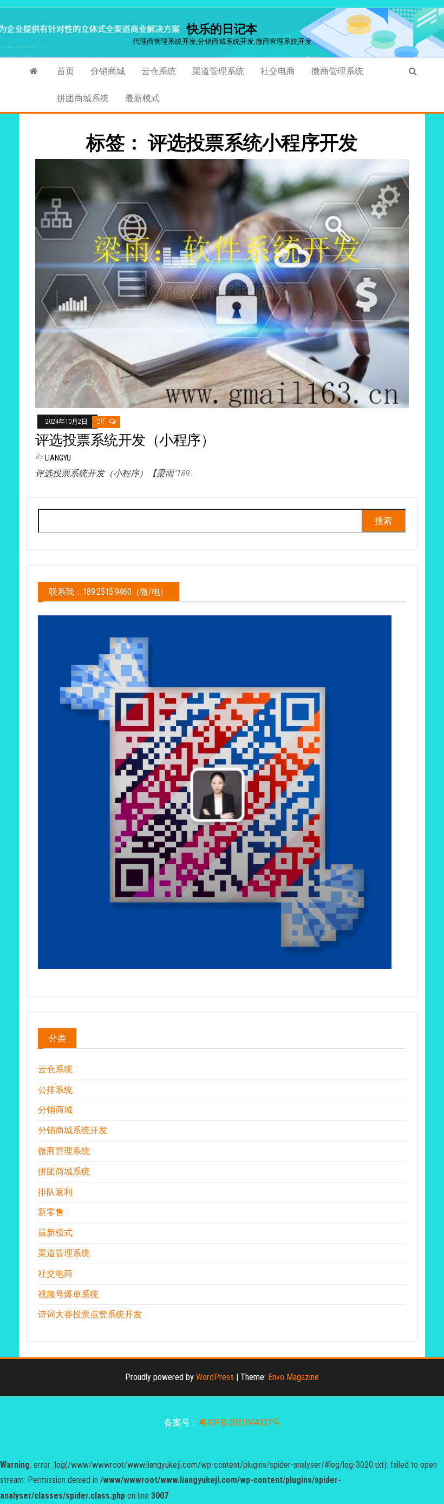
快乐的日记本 (222, 29)
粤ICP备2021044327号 (239, 1422)
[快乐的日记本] (34, 71)
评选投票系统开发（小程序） (124, 440)
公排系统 (55, 1090)
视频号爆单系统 (68, 1294)
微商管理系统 (337, 71)
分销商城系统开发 (72, 1130)
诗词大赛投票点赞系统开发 (90, 1314)
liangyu (58, 458)
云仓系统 (158, 71)
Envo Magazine (293, 1377)
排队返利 (55, 1192)
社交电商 (277, 71)
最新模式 (142, 98)
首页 (65, 71)
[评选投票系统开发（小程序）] (222, 283)
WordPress (215, 1377)
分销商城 (107, 71)
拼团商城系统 (83, 98)
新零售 (51, 1212)
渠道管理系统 (218, 71)
